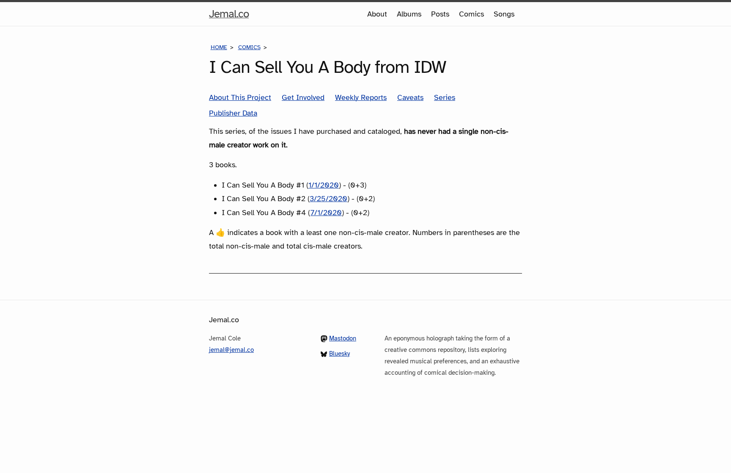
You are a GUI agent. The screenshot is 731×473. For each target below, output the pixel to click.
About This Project (240, 97)
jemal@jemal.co (231, 350)
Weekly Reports (361, 97)
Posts (440, 14)
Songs (504, 14)
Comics (471, 14)
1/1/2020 (323, 185)
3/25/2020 (328, 198)
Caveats (410, 97)
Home (219, 47)
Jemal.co (229, 16)
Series (444, 97)
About (377, 14)
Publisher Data (233, 113)
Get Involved (303, 97)
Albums (409, 14)
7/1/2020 (326, 212)
